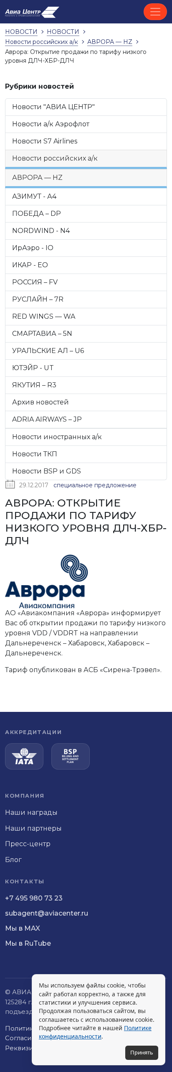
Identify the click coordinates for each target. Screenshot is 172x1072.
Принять (141, 1052)
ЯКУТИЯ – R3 (34, 385)
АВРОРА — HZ (37, 178)
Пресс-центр (28, 844)
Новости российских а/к (55, 158)
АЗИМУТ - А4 (34, 196)
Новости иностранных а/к (57, 437)
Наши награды (31, 812)
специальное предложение (95, 485)
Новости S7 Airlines (44, 141)
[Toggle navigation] (155, 11)
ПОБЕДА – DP (36, 213)
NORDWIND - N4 (41, 231)
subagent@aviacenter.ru (46, 913)
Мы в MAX (22, 928)
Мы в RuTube (28, 943)
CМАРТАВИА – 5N (42, 334)
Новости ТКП (34, 454)
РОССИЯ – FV (35, 282)
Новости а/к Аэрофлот (50, 124)
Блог (13, 860)
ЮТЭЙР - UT (33, 368)
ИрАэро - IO (32, 248)
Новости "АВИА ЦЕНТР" (53, 107)
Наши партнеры (33, 828)
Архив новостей (40, 402)
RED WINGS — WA (43, 316)
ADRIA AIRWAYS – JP (47, 419)
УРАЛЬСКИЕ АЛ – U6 (48, 351)
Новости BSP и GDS (46, 471)
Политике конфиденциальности (95, 1032)
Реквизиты (23, 1048)
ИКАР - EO (30, 265)
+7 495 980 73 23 (34, 898)
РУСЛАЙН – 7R (37, 299)
